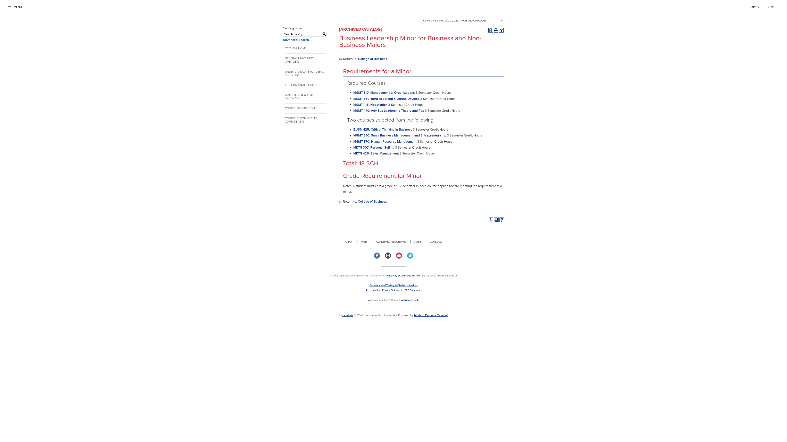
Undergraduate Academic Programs (304, 73)
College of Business (372, 59)
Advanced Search (296, 40)
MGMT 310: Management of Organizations (384, 93)
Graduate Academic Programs (299, 96)
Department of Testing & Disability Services (394, 285)
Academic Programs (391, 242)
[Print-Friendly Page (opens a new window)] (496, 30)
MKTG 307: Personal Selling (373, 147)
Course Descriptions (300, 108)
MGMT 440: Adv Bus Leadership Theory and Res (388, 111)
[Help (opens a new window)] (501, 30)
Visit (364, 242)
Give (771, 7)
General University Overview (299, 60)
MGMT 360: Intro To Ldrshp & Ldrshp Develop (386, 99)
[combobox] (463, 20)
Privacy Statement (392, 290)
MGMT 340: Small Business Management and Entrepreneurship (399, 135)
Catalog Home (295, 48)
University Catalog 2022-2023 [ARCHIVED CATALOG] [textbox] (454, 20)
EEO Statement (413, 290)
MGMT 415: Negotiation (370, 105)
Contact (436, 242)
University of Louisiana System (403, 275)
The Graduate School (301, 85)
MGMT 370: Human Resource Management (384, 142)
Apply (755, 7)
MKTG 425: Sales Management (376, 153)
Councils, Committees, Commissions (301, 120)
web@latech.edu (410, 300)
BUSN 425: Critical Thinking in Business (382, 129)
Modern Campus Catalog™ (431, 315)
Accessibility (373, 290)
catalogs (347, 315)
